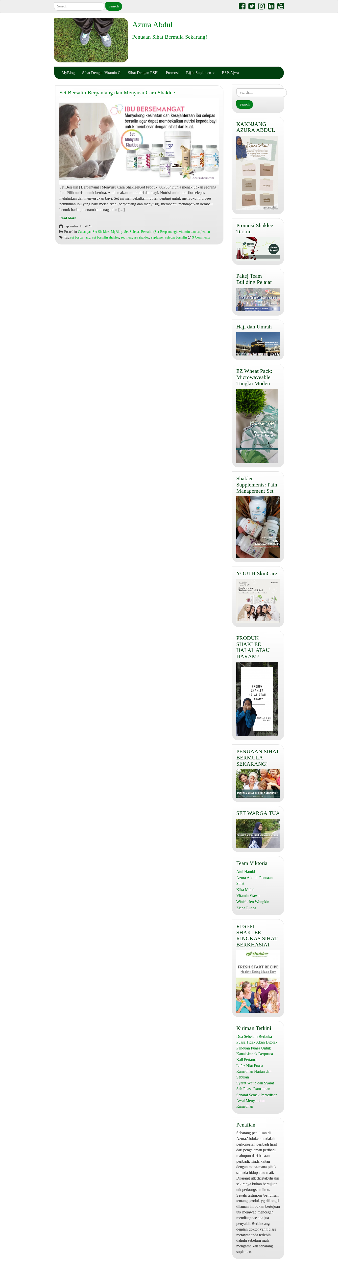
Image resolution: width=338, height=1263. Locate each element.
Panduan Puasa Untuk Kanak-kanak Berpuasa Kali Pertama (254, 1054)
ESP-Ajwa (230, 73)
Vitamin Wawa (248, 895)
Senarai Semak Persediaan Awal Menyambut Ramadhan (256, 1100)
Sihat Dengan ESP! (143, 73)
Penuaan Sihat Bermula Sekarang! (169, 37)
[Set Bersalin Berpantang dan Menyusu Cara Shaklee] (139, 141)
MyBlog (68, 73)
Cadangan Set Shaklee (93, 232)
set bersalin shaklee (105, 237)
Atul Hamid (245, 871)
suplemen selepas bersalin (169, 237)
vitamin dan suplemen (194, 232)
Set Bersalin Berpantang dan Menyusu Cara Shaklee (117, 92)
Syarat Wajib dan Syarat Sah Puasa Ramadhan (255, 1086)
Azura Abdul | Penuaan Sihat (254, 881)
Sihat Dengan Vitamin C (101, 73)
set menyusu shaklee (135, 237)
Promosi (172, 73)
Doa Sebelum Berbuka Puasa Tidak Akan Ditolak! (257, 1039)
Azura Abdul (152, 24)
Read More (67, 218)
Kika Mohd (245, 889)
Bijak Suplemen (199, 73)
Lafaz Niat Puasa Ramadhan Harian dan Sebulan (253, 1071)
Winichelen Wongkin (252, 902)
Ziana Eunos (246, 908)
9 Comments (200, 237)
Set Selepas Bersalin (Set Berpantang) (150, 232)
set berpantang (80, 237)
